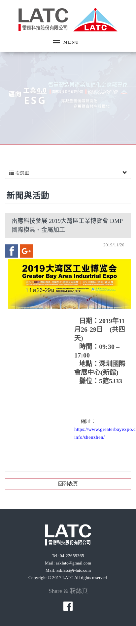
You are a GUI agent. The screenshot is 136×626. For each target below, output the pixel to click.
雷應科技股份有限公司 (68, 19)
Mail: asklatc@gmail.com (68, 563)
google (26, 251)
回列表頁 (68, 483)
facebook (11, 251)
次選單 (21, 173)
